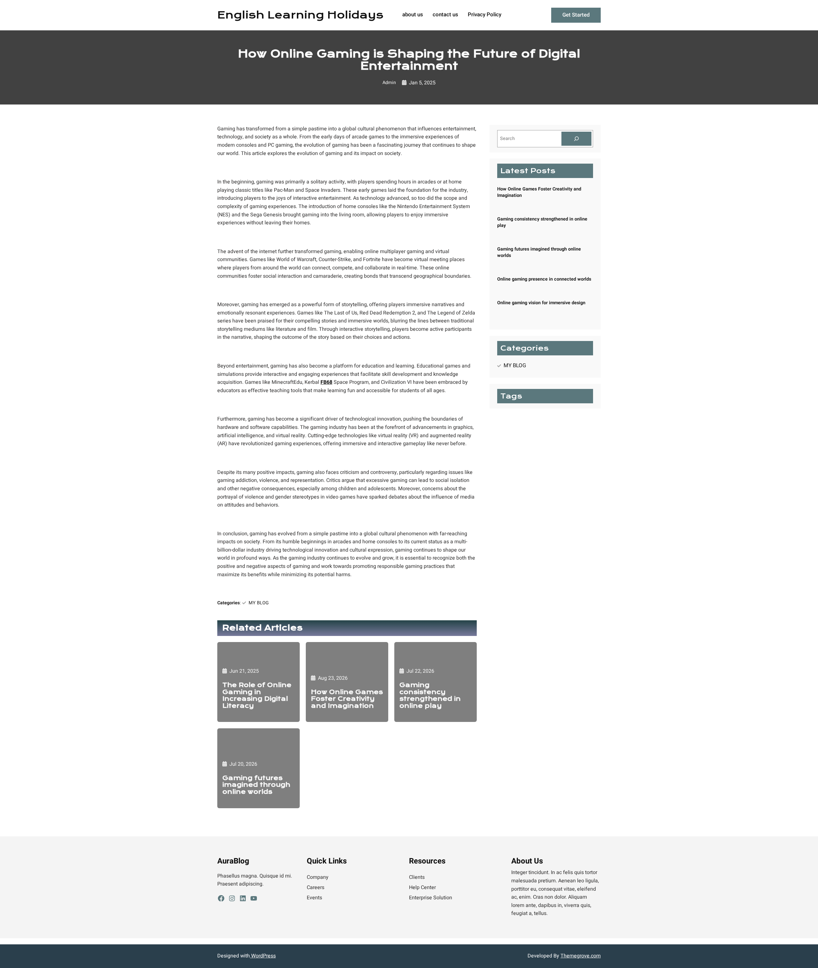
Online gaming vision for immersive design (541, 302)
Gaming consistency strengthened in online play (430, 695)
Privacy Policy (484, 15)
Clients (417, 877)
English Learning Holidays (300, 15)
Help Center (422, 887)
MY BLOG (259, 603)
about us (412, 15)
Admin (389, 82)
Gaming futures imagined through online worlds (256, 785)
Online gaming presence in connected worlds (544, 279)
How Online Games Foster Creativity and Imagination (347, 699)
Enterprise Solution (430, 898)
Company (317, 877)
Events (314, 898)
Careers (315, 887)
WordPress (263, 956)
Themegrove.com (580, 956)
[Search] (576, 139)
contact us (445, 15)
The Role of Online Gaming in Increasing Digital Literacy (256, 695)
